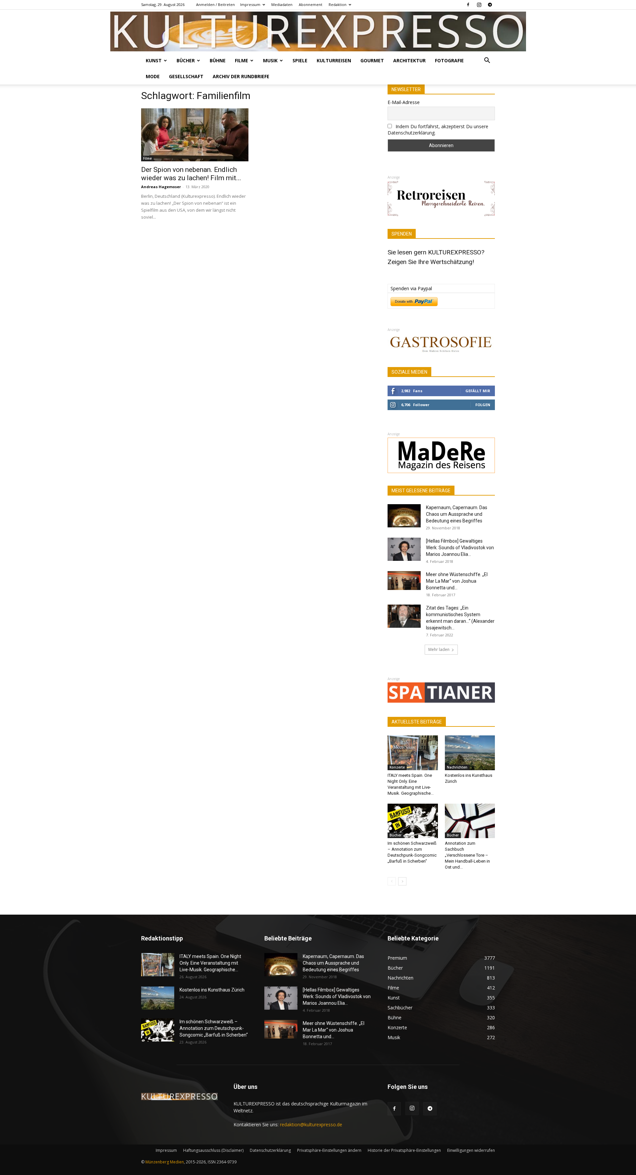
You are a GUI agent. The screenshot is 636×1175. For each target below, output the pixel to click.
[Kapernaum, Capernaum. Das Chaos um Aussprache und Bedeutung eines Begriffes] (404, 515)
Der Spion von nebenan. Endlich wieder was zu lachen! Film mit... (191, 174)
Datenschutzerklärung (270, 1150)
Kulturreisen (334, 60)
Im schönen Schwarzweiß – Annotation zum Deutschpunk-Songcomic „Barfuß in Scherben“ (214, 1028)
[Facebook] (468, 4)
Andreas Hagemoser (161, 186)
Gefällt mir (477, 390)
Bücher (186, 60)
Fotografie (449, 60)
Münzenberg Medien (164, 1162)
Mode (153, 76)
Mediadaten (281, 4)
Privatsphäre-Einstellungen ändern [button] (329, 1150)
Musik (270, 60)
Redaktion (337, 4)
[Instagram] (479, 4)
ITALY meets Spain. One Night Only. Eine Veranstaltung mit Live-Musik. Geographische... (210, 963)
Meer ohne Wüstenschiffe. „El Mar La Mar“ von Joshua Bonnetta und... (457, 581)
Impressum (250, 4)
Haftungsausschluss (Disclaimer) (213, 1150)
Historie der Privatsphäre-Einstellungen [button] (404, 1150)
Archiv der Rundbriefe (241, 76)
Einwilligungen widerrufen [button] (471, 1150)
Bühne (218, 60)
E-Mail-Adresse (404, 102)
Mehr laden (439, 649)
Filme (241, 60)
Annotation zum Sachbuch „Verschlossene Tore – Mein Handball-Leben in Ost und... (467, 855)
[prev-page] (392, 881)
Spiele (299, 60)
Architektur (409, 60)
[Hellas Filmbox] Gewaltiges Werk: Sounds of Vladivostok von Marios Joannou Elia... (460, 547)
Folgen (482, 404)
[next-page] (402, 881)
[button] (487, 61)
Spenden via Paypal (411, 288)
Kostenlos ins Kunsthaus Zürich (212, 989)
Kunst (154, 60)
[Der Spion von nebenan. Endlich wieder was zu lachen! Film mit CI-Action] (194, 134)
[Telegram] (490, 4)
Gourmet (372, 60)
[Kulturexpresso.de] (318, 31)
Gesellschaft (186, 76)
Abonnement (310, 4)
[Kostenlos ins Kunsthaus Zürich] (470, 752)
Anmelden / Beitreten (215, 4)
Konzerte (397, 767)
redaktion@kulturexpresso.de (311, 1124)
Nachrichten (457, 767)
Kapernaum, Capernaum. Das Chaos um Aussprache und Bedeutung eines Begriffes (456, 514)
